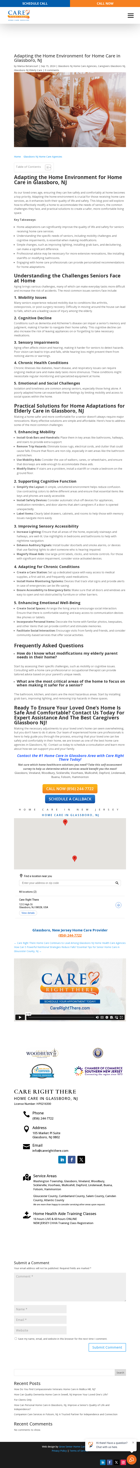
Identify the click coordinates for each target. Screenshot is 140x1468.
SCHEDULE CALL (35, 3)
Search (120, 1372)
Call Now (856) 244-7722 (70, 788)
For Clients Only (23, 1399)
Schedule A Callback (70, 798)
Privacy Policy (59, 1450)
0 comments (52, 70)
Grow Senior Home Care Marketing (78, 1446)
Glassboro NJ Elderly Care (28, 70)
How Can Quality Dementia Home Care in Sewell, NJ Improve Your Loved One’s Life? (61, 1394)
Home (17, 156)
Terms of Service (78, 1450)
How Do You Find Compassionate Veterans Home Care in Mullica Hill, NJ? (55, 1389)
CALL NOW (105, 3)
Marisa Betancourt (27, 66)
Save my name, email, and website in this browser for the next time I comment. (62, 1338)
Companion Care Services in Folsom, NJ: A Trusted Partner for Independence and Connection (65, 1414)
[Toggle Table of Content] (46, 167)
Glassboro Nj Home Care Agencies (77, 66)
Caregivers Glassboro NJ (111, 66)
